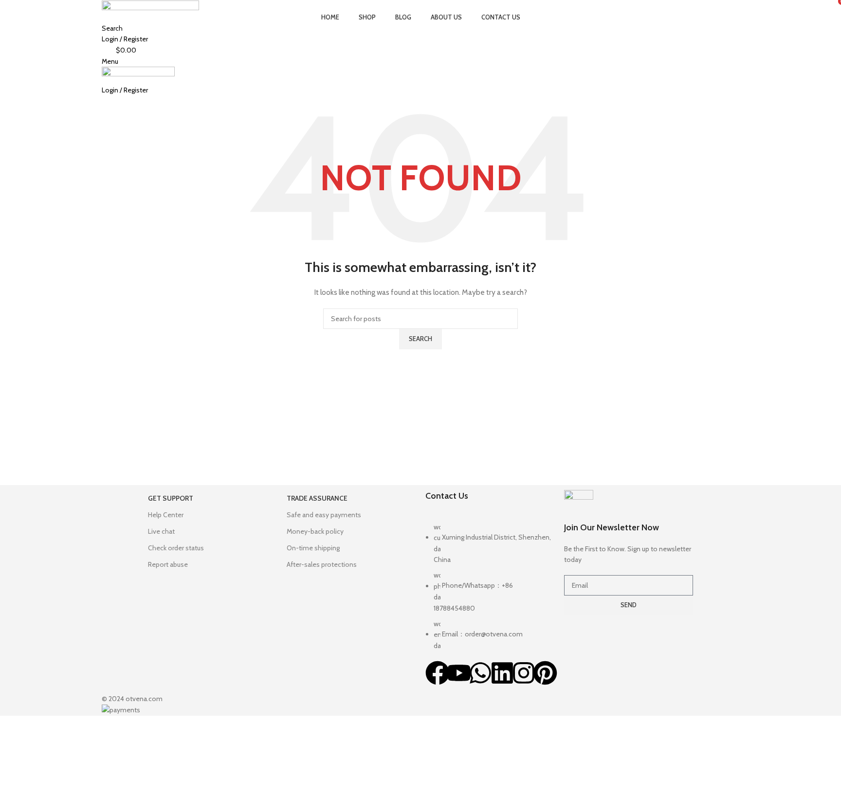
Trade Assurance (317, 498)
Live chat (161, 531)
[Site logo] (150, 5)
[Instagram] (524, 673)
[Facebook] (437, 673)
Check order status (176, 547)
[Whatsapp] (480, 673)
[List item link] (489, 591)
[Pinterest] (545, 673)
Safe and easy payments (324, 514)
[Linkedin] (502, 673)
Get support (170, 498)
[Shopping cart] (104, 100)
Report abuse (168, 564)
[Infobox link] (628, 527)
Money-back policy (315, 531)
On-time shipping (313, 547)
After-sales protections (322, 564)
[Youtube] (459, 673)
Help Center (165, 514)
